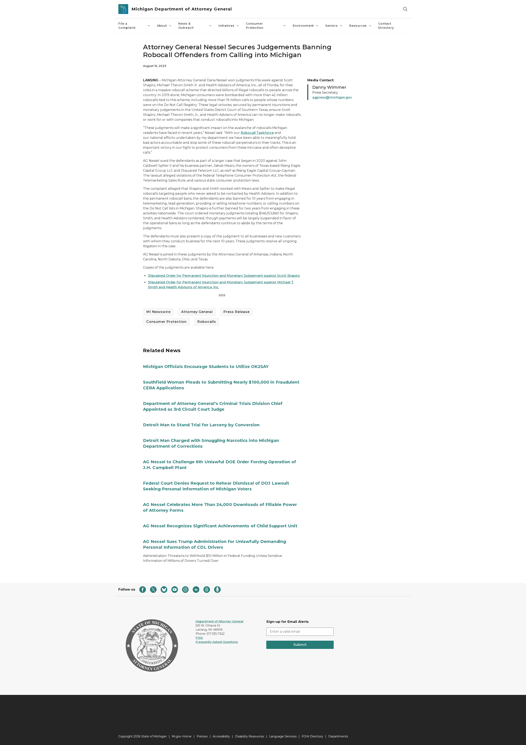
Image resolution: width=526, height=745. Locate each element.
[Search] (405, 9)
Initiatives (226, 26)
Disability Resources (249, 736)
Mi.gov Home (181, 736)
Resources (358, 26)
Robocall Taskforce (257, 133)
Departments (338, 736)
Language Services (282, 736)
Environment (303, 26)
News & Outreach (186, 26)
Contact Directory (386, 26)
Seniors (331, 26)
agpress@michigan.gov (332, 97)
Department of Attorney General (219, 621)
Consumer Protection (254, 26)
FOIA (199, 638)
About (162, 26)
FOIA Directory (312, 736)
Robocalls (206, 322)
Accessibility (221, 736)
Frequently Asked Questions (217, 642)
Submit (300, 645)
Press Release (236, 312)
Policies (202, 736)
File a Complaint (126, 26)
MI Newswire (158, 312)
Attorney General (197, 312)
